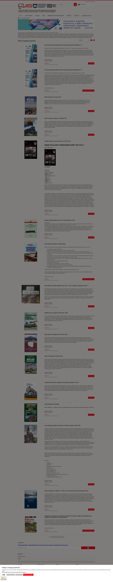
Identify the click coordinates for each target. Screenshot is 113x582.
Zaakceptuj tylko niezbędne (8, 574)
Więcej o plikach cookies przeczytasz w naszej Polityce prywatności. (14, 572)
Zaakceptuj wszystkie (28, 574)
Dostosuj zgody (19, 574)
